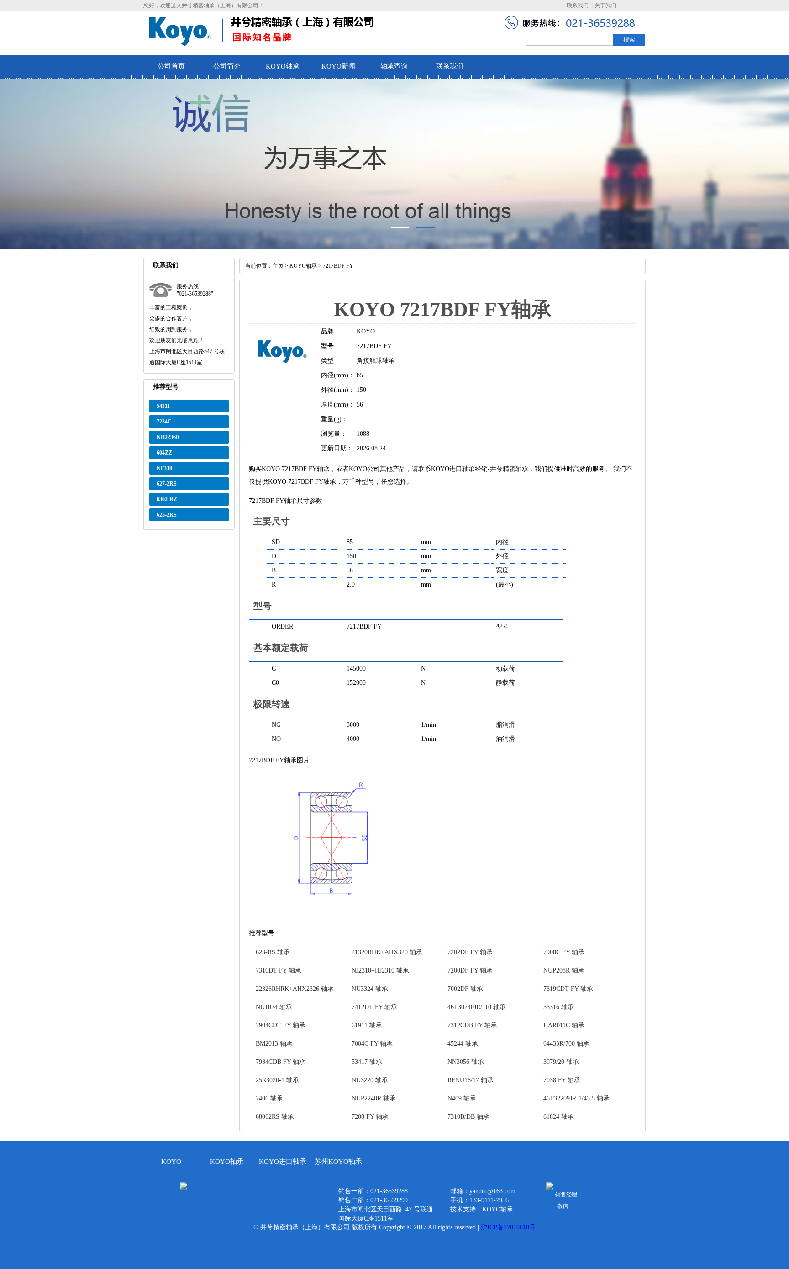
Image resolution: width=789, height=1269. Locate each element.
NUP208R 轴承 (563, 970)
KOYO (171, 1161)
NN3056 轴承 (465, 1061)
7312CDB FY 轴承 (472, 1025)
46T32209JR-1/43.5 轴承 (576, 1098)
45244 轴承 (462, 1043)
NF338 (164, 468)
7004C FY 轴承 (372, 1043)
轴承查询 (394, 66)
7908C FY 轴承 (563, 952)
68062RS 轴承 (275, 1116)
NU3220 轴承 (370, 1080)
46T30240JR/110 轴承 (476, 1007)
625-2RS (167, 515)
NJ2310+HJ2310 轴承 (380, 970)
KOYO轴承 (283, 66)
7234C (164, 421)
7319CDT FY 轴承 (568, 988)
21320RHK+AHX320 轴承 (387, 952)
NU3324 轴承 (370, 988)
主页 (278, 266)
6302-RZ (167, 499)
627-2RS (167, 484)
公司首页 (171, 66)
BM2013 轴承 (274, 1043)
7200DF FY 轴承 (470, 970)
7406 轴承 (269, 1098)
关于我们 (605, 5)
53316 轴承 (558, 1007)
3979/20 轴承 (561, 1061)
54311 (163, 406)
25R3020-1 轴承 (277, 1080)
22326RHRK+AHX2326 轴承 (295, 988)
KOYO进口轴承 (282, 1161)
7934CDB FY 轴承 (280, 1061)
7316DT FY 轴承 (278, 970)
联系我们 (578, 5)
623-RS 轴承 (273, 952)
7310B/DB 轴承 (468, 1116)
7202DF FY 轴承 (470, 952)
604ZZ (164, 452)
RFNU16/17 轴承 (470, 1080)
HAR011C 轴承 (563, 1025)
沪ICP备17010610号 (508, 1227)
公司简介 (227, 66)
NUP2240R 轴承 (374, 1098)
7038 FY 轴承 (561, 1080)
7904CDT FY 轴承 (280, 1025)
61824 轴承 (558, 1116)
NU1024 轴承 (274, 1007)
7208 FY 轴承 (370, 1116)
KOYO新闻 (338, 66)
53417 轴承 (367, 1061)
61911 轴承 (367, 1025)
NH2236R (168, 437)
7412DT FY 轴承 (374, 1007)
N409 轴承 (461, 1098)
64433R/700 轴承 (566, 1043)
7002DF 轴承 (465, 988)
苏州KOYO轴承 (338, 1161)
